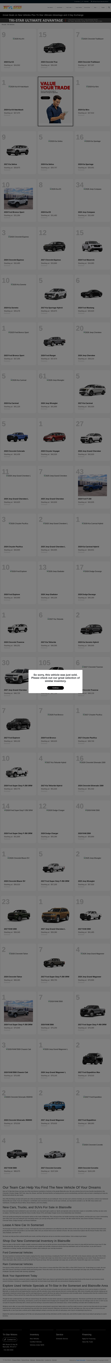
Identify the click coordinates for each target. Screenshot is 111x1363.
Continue (55, 688)
